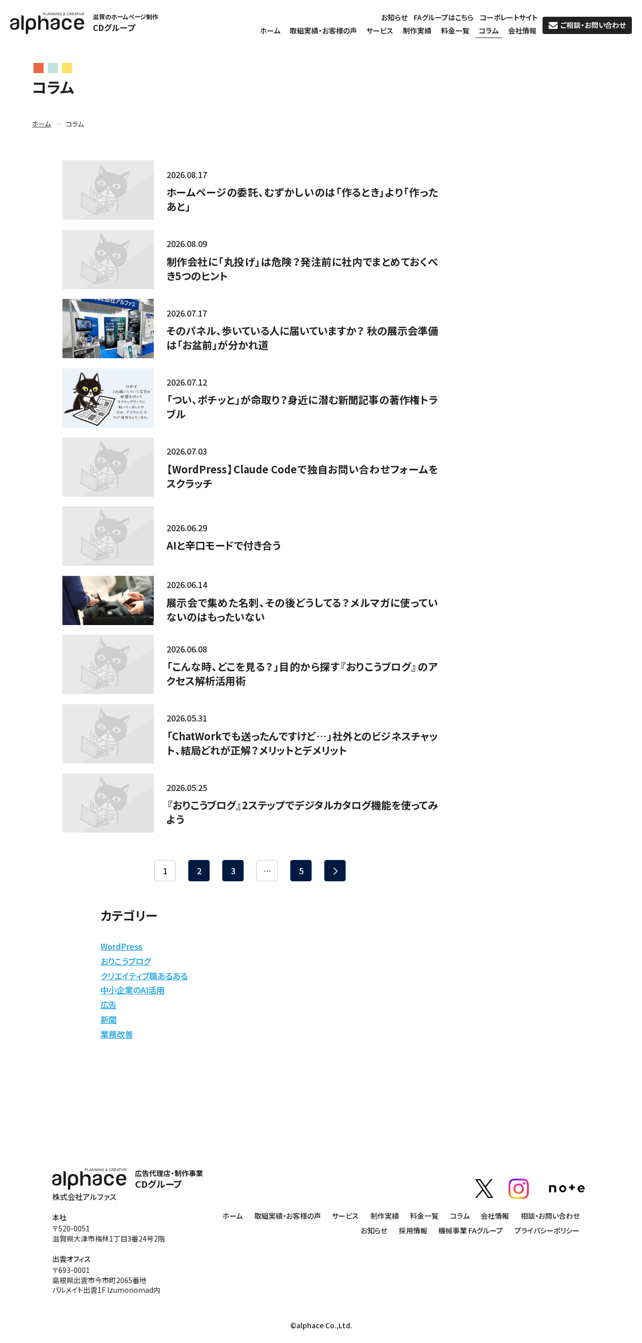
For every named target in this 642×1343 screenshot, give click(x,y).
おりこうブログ (125, 961)
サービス (379, 31)
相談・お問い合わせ (550, 1216)
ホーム (270, 31)
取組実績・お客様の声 (323, 31)
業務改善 (116, 1034)
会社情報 (522, 31)
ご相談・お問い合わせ (593, 25)
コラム (488, 31)
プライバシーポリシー (547, 1231)
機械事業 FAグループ (470, 1231)
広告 (108, 1004)
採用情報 (413, 1231)
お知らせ (394, 18)
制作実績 (417, 31)
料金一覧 (455, 31)
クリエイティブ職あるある (144, 976)
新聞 (108, 1019)
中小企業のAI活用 (132, 990)
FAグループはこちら (444, 18)
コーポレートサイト (508, 18)
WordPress (121, 946)
